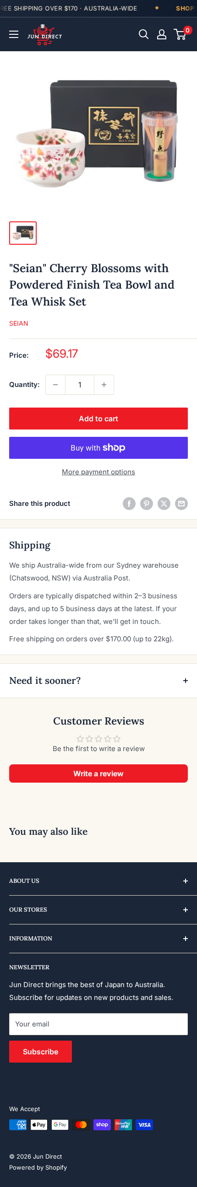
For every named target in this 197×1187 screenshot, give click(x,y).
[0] (180, 34)
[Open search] (144, 34)
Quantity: (24, 384)
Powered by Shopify (38, 1167)
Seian (18, 323)
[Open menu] (13, 34)
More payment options (98, 471)
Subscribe (40, 1051)
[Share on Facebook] (129, 503)
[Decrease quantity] (55, 384)
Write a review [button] (98, 773)
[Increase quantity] (104, 384)
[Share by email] (181, 503)
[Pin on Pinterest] (146, 503)
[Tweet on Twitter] (164, 503)
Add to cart (98, 418)
